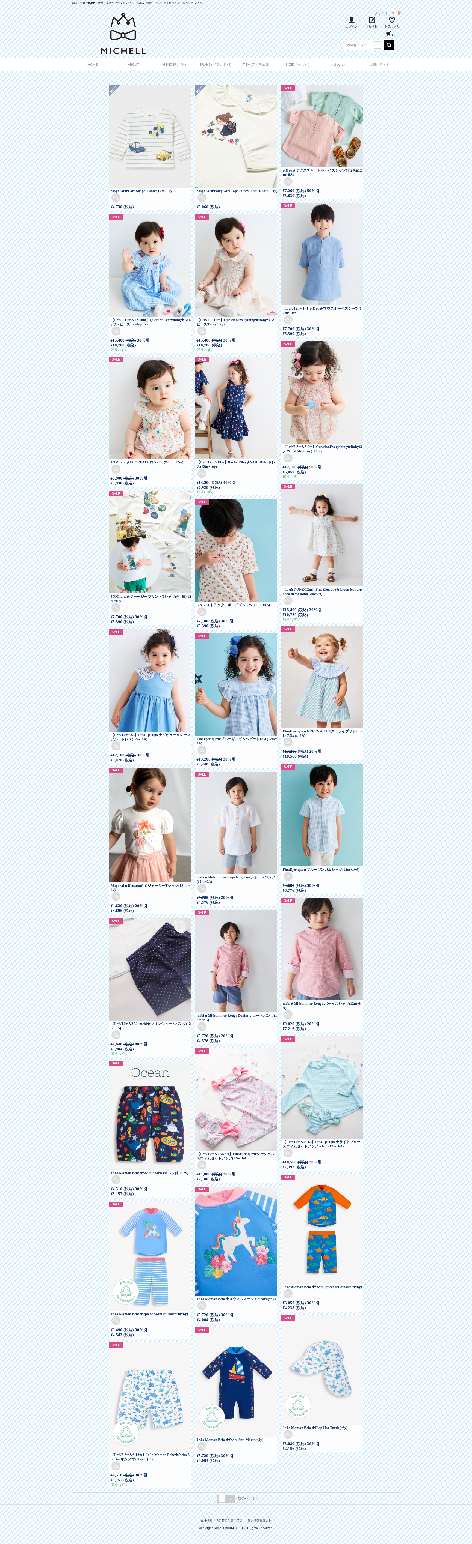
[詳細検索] (377, 45)
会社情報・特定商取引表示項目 (221, 1520)
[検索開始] (389, 45)
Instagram (338, 64)
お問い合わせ (379, 64)
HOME (93, 64)
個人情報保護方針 (260, 1520)
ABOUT (134, 64)
